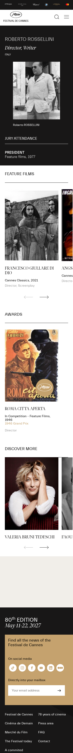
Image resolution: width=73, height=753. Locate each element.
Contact (44, 741)
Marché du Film (16, 732)
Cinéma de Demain (19, 723)
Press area (46, 723)
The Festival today (18, 741)
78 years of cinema (52, 714)
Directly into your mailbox (26, 680)
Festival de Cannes (19, 714)
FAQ (41, 732)
